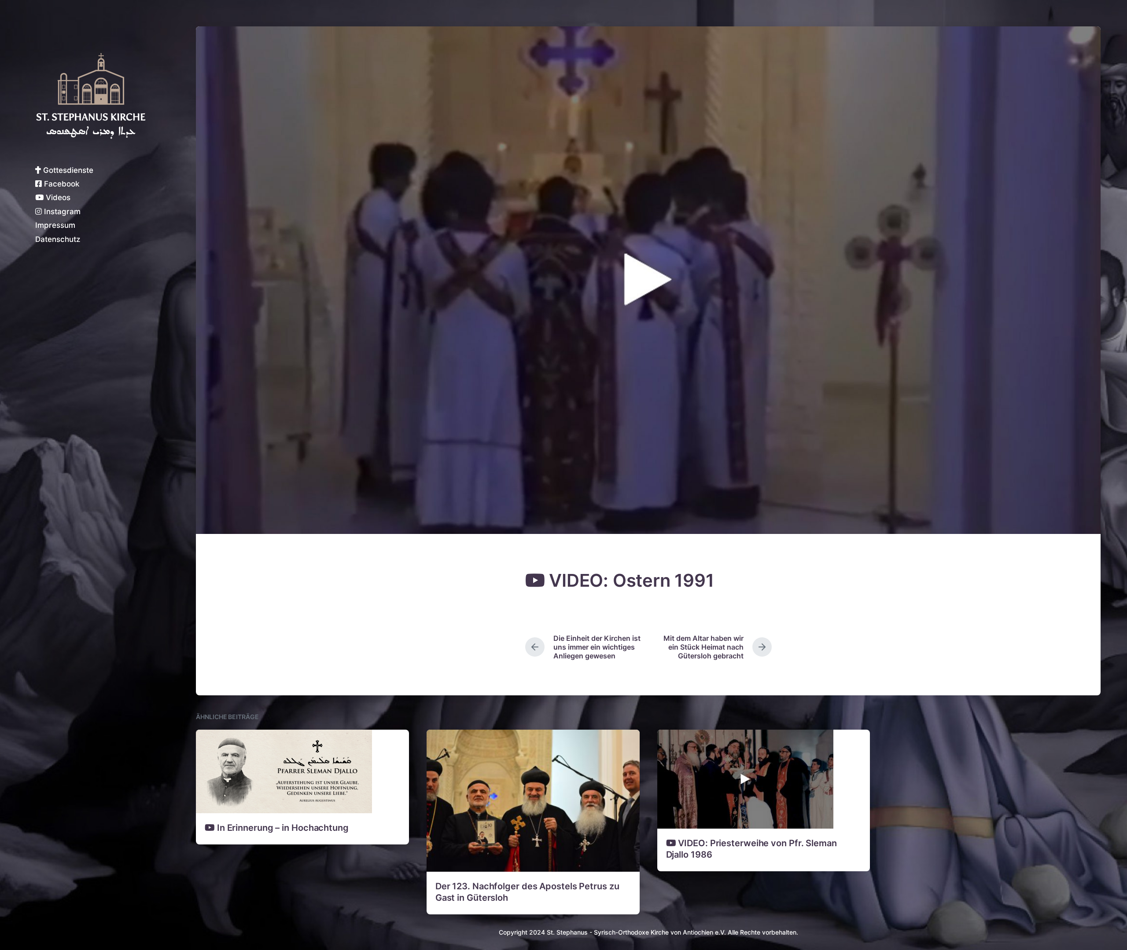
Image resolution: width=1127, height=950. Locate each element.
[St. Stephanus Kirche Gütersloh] (90, 96)
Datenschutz (57, 239)
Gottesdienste (67, 170)
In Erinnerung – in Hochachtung (282, 827)
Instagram (61, 211)
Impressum (55, 225)
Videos (57, 197)
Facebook (60, 183)
